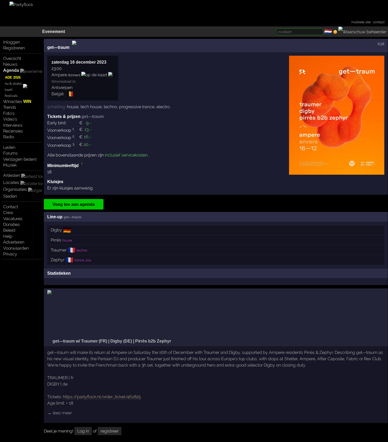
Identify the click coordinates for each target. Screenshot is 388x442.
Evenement (53, 31)
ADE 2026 (13, 77)
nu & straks (13, 83)
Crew (8, 212)
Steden (10, 196)
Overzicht (12, 58)
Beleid (9, 230)
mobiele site (361, 22)
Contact (10, 206)
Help (7, 236)
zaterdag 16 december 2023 (78, 62)
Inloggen (11, 42)
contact (379, 22)
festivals (11, 96)
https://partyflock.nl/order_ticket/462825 (102, 396)
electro (163, 106)
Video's (10, 119)
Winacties (17, 101)
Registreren (14, 47)
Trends (9, 107)
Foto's (9, 113)
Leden (9, 147)
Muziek (10, 165)
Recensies (13, 131)
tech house (91, 106)
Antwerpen (62, 87)
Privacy (10, 253)
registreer (110, 431)
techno (110, 106)
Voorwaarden (16, 248)
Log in (83, 431)
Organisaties (15, 189)
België (57, 93)
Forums (10, 153)
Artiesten (11, 175)
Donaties (11, 224)
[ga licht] (335, 32)
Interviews (12, 125)
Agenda (11, 70)
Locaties (11, 182)
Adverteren (13, 242)
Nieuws (10, 64)
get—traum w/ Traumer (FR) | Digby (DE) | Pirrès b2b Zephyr (111, 341)
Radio (8, 136)
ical (381, 43)
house (72, 106)
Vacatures (12, 218)
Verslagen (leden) (19, 159)
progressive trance (136, 106)
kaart (8, 90)
